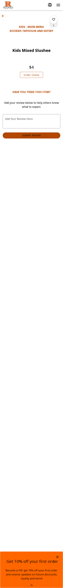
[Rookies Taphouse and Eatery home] (18, 5)
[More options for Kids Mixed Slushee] (54, 19)
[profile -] (50, 5)
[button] (4, 16)
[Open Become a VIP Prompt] (32, 585)
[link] (31, 75)
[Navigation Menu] (58, 5)
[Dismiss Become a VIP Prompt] (57, 557)
